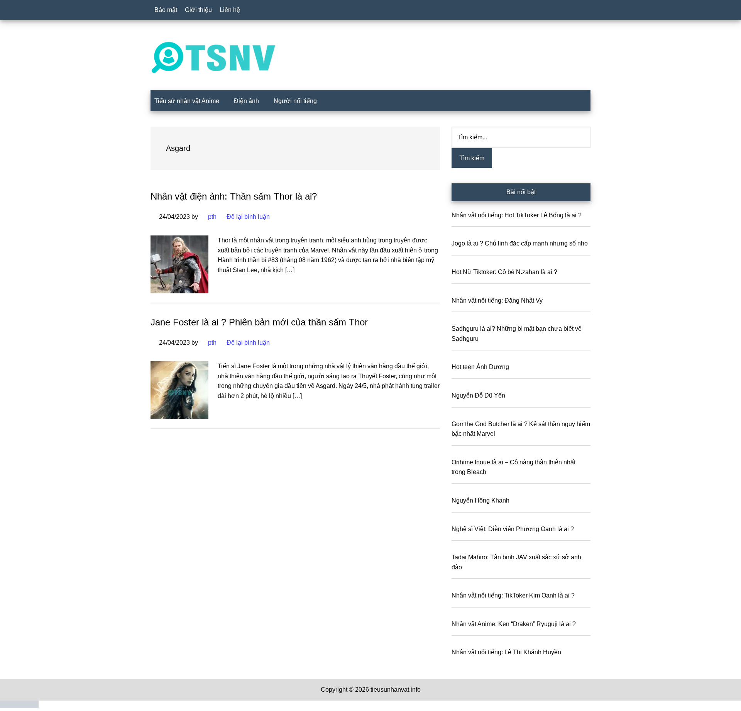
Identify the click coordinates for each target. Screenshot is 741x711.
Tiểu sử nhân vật (370, 57)
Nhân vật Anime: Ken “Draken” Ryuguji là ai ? (514, 624)
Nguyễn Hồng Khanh (480, 500)
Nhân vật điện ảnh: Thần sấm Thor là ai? (234, 196)
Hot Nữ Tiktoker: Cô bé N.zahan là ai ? (504, 272)
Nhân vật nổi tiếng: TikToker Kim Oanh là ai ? (513, 595)
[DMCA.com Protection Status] (19, 706)
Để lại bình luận (248, 216)
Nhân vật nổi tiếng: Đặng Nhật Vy (497, 300)
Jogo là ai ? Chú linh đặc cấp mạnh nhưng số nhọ (520, 243)
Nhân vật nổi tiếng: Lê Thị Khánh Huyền (506, 652)
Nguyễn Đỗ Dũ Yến (478, 395)
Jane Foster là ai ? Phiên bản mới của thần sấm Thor (259, 322)
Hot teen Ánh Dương (480, 367)
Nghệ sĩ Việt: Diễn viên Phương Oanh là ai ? (513, 529)
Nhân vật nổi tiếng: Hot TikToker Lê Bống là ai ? (517, 215)
